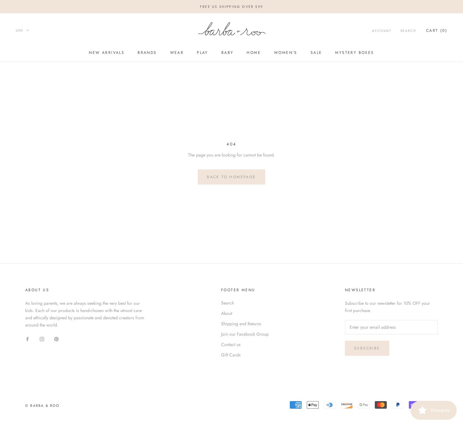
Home (254, 53)
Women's (285, 53)
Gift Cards (231, 355)
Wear (177, 53)
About (226, 313)
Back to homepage (231, 177)
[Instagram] (42, 338)
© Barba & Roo (42, 405)
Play (202, 53)
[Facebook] (27, 338)
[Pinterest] (56, 338)
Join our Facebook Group (245, 334)
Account (382, 30)
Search (408, 30)
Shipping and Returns (241, 324)
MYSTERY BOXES (354, 53)
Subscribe (367, 348)
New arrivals (106, 53)
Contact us (231, 344)
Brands (147, 53)
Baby (227, 53)
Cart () (436, 30)
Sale (316, 53)
